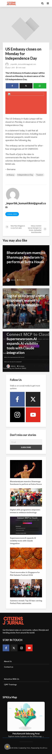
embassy (10, 175)
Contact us (8, 667)
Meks (28, 748)
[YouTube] (33, 414)
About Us (8, 661)
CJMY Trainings (10, 684)
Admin (13, 280)
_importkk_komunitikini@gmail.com (22, 64)
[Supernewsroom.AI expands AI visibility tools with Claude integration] (26, 351)
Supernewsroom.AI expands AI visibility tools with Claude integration (23, 541)
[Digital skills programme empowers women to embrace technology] (26, 308)
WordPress (43, 748)
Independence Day (25, 175)
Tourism (39, 175)
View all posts (12, 214)
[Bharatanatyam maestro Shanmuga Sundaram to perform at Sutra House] (26, 265)
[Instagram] (17, 414)
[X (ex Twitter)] (33, 399)
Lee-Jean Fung (15, 323)
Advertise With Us (11, 679)
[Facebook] (17, 399)
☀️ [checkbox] (7, 746)
